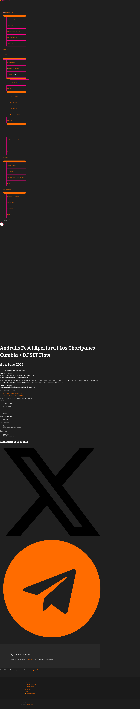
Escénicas (10, 171)
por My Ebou (30, 704)
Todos (8, 183)
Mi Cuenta (10, 208)
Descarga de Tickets (13, 196)
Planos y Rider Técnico (13, 31)
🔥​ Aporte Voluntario (30, 693)
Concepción (13, 102)
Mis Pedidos (10, 202)
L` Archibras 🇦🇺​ (14, 82)
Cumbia (18, 398)
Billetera (9, 215)
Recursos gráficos (12, 37)
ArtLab (9, 146)
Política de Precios (29, 689)
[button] (5, 220)
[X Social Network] (51, 536)
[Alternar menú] (14, 16)
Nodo (11, 128)
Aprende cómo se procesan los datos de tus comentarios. (53, 670)
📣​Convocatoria (8, 12)
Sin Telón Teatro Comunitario (15, 177)
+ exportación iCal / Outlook (13, 395)
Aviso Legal (27, 682)
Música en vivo (27, 398)
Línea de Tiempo (15, 114)
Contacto (9, 152)
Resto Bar (10, 120)
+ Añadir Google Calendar (12, 393)
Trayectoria (13, 108)
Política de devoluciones (31, 688)
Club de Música (11, 165)
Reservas (6, 419)
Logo (26, 691)
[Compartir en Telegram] (51, 638)
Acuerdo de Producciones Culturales (14, 22)
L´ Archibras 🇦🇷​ (11, 74)
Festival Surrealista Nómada (15, 140)
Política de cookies (29, 686)
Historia (9, 88)
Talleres (5, 49)
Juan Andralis (14, 96)
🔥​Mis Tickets (7, 189)
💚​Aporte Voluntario (13, 68)
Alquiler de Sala (11, 43)
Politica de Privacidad (30, 684)
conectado (30, 659)
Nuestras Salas (11, 62)
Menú (11, 134)
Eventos (5, 157)
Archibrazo (6, 55)
